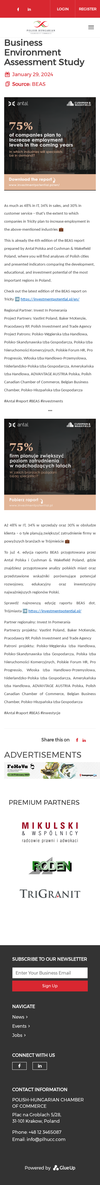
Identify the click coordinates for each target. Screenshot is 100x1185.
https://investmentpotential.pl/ (54, 611)
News (18, 1017)
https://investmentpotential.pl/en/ (50, 299)
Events (19, 1026)
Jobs (17, 1035)
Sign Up (50, 985)
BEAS (39, 84)
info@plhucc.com (46, 1139)
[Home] (41, 27)
